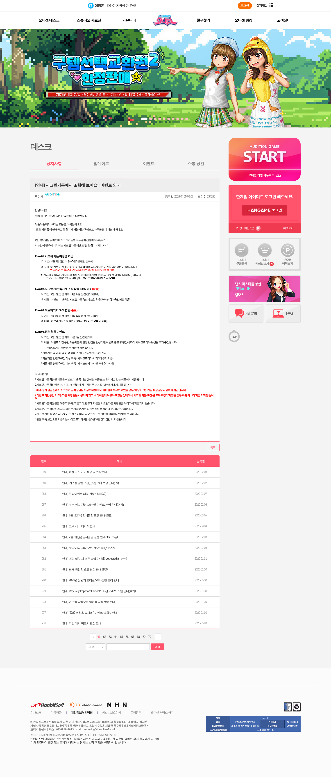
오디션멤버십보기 (262, 261)
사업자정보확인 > (138, 725)
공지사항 (54, 163)
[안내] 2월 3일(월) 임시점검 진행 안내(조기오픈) (89, 537)
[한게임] (69, 5)
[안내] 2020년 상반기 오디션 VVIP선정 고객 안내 (90, 580)
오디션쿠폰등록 (241, 261)
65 (121, 636)
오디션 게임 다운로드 (265, 175)
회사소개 (35, 712)
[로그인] (245, 5)
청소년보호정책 (111, 712)
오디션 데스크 (49, 20)
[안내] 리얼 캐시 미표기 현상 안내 (81, 623)
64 (115, 636)
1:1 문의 (246, 313)
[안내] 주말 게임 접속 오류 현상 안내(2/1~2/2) (87, 548)
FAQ (283, 313)
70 (149, 636)
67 (132, 636)
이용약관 (56, 712)
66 (127, 636)
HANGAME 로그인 (264, 210)
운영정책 (135, 712)
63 (110, 636)
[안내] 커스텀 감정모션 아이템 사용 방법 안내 (88, 602)
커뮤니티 (129, 20)
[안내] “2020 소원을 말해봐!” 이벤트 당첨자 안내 (89, 612)
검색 (157, 646)
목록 (212, 447)
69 (144, 636)
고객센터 (283, 20)
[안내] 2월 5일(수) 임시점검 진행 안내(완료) (86, 515)
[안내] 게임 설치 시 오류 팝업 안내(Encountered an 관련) (94, 558)
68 (138, 636)
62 (104, 636)
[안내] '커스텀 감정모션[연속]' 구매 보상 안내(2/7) (90, 483)
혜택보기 (288, 228)
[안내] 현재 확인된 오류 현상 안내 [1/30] (84, 569)
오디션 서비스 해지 (162, 712)
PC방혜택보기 (287, 261)
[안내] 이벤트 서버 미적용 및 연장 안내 (84, 472)
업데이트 (101, 163)
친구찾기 (203, 20)
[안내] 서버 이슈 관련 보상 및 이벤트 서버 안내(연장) (92, 504)
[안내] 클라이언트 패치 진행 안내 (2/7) (83, 493)
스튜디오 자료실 (89, 20)
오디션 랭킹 (243, 20)
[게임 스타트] (265, 153)
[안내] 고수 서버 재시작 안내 (78, 526)
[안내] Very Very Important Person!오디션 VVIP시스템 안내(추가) (98, 591)
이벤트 (148, 163)
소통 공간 (196, 163)
